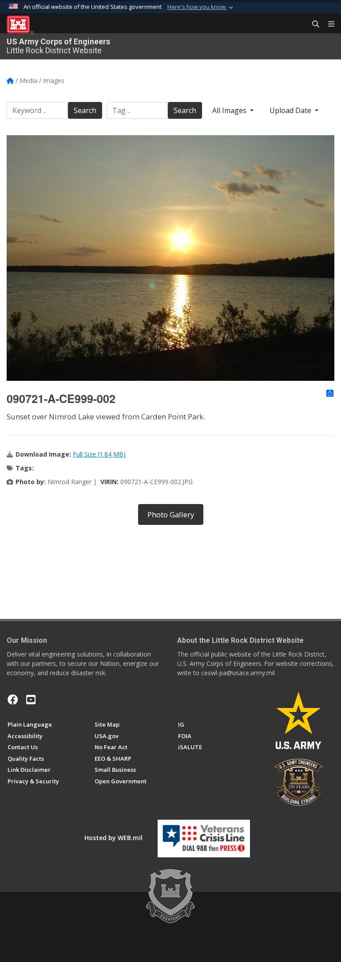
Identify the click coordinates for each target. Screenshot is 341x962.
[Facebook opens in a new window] (13, 700)
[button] (201, 7)
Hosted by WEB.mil (113, 837)
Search (85, 110)
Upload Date (291, 110)
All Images (230, 110)
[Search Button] (312, 24)
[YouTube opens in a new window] (31, 700)
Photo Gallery (170, 514)
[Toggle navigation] (327, 24)
